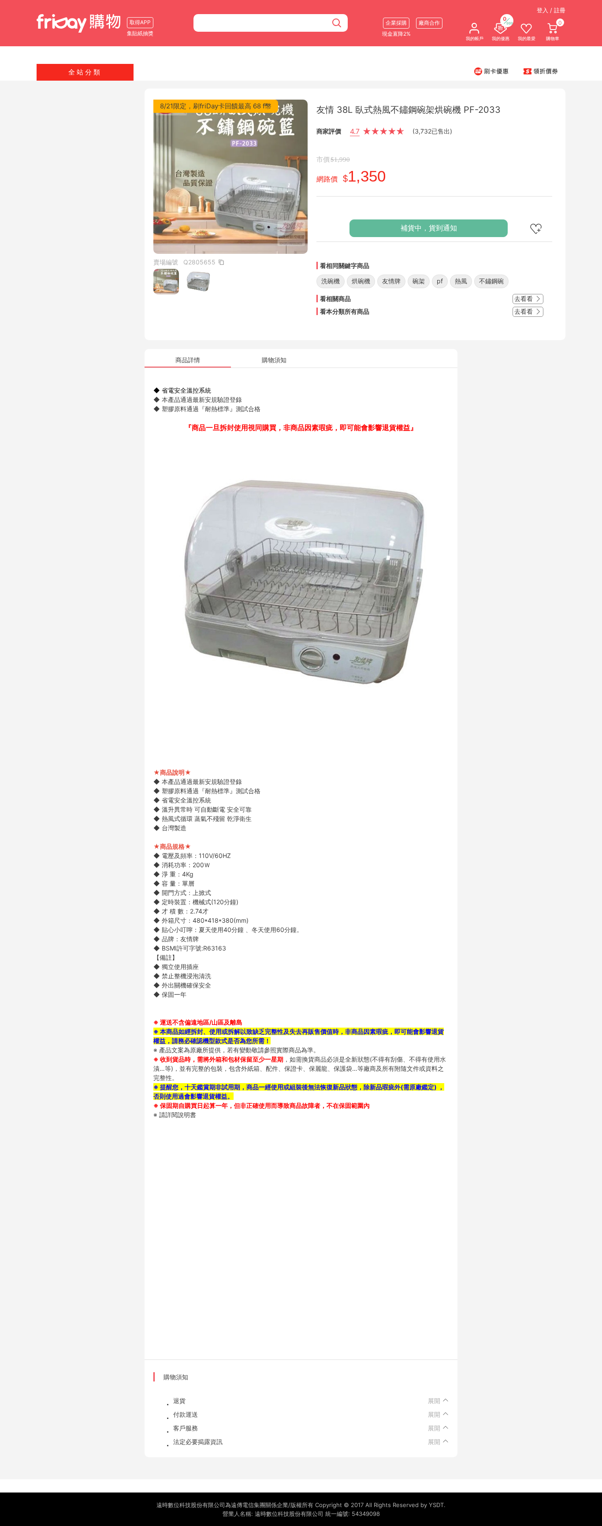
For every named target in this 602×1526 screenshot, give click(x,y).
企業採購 (396, 22)
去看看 (524, 298)
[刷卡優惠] (491, 71)
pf (440, 281)
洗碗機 (330, 281)
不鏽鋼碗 (491, 281)
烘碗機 (361, 281)
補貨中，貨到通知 (429, 228)
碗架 (418, 281)
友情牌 (391, 281)
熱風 (461, 281)
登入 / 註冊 (551, 10)
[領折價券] (540, 71)
